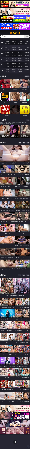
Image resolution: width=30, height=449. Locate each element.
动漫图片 (27, 58)
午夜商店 (14, 69)
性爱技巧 (27, 66)
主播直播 (20, 49)
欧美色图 (20, 58)
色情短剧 (20, 71)
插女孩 (7, 69)
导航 (2, 70)
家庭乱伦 (14, 64)
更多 (28, 142)
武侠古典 (27, 64)
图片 (2, 59)
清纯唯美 (14, 60)
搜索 (27, 36)
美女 (20, 142)
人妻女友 (20, 64)
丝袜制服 (14, 49)
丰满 (20, 275)
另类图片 (27, 60)
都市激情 (7, 64)
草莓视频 (20, 69)
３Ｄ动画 (27, 47)
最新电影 (3, 275)
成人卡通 (20, 52)
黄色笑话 (20, 66)
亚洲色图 (14, 58)
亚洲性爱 (7, 52)
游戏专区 (27, 41)
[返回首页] (28, 446)
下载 (28, 120)
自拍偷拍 (14, 47)
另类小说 (14, 66)
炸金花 (13, 43)
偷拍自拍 (14, 52)
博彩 (2, 42)
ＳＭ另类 (27, 49)
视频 (2, 48)
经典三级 (14, 55)
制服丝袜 (7, 55)
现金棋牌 (20, 43)
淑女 (24, 275)
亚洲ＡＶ (7, 47)
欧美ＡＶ (20, 47)
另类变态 (27, 55)
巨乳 (24, 142)
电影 (2, 53)
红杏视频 (7, 71)
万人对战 (20, 41)
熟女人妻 (7, 49)
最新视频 (3, 143)
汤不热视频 (26, 69)
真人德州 (14, 41)
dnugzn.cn (15, 32)
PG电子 (7, 41)
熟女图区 (20, 60)
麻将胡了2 (7, 43)
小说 (2, 65)
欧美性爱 (27, 52)
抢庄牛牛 (27, 43)
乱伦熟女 (20, 55)
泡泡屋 (13, 71)
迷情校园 (7, 66)
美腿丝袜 (7, 60)
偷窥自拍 (7, 58)
